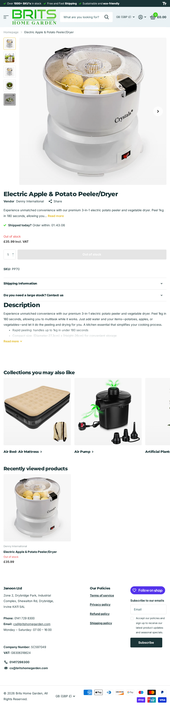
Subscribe (146, 642)
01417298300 (19, 662)
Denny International (30, 201)
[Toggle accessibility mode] (164, 3)
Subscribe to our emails (147, 600)
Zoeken (106, 17)
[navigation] (10, 44)
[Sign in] (142, 17)
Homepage (11, 32)
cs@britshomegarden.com (31, 624)
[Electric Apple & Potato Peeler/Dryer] (37, 507)
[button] (14, 250)
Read (11, 341)
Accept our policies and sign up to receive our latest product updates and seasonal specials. (150, 625)
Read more (56, 216)
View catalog (6, 17)
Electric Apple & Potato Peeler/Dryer (30, 552)
